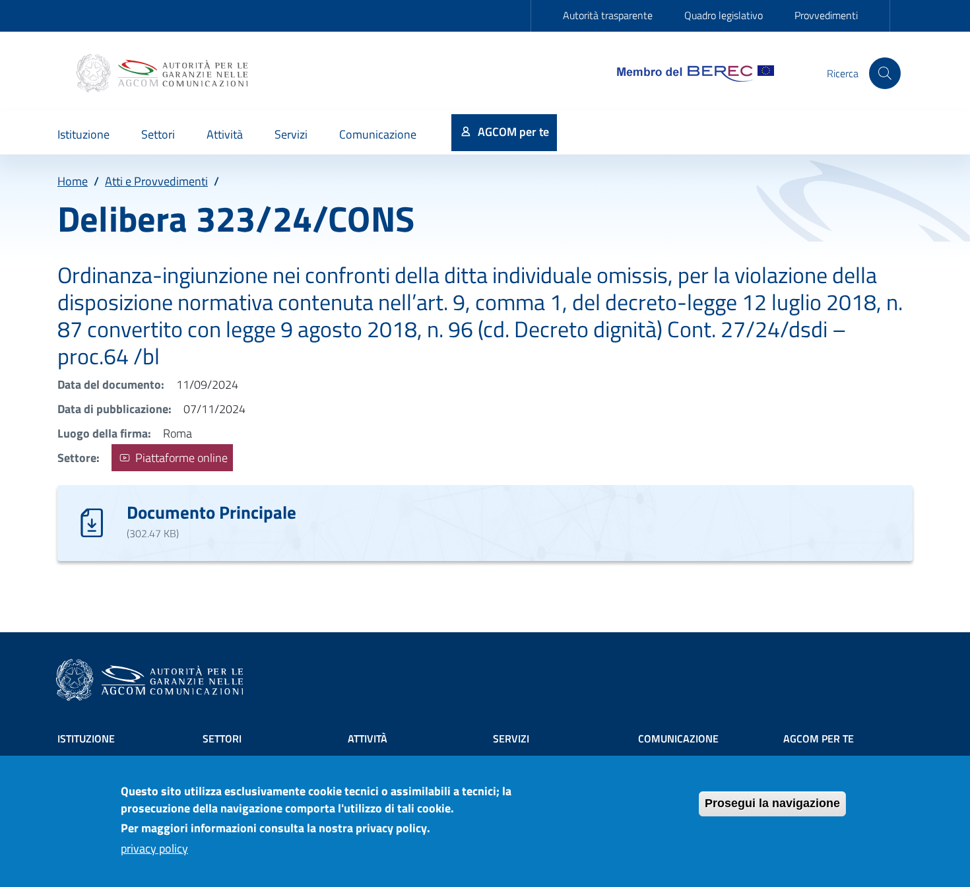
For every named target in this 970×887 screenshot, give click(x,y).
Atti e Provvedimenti (156, 181)
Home (72, 181)
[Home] (163, 73)
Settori (222, 738)
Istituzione (86, 738)
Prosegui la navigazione (772, 803)
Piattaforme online (180, 458)
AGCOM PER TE (818, 738)
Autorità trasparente (608, 15)
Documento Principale (211, 511)
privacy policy (154, 848)
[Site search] (885, 73)
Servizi (511, 738)
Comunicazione (678, 738)
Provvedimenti (826, 15)
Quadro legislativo (723, 15)
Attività (367, 738)
